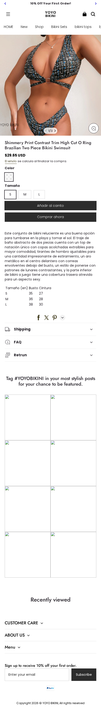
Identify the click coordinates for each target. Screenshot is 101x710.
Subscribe (84, 674)
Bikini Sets (59, 26)
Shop (39, 26)
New (24, 26)
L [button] (39, 194)
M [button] (24, 194)
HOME (8, 26)
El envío (11, 161)
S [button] (10, 194)
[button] (8, 14)
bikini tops (83, 26)
